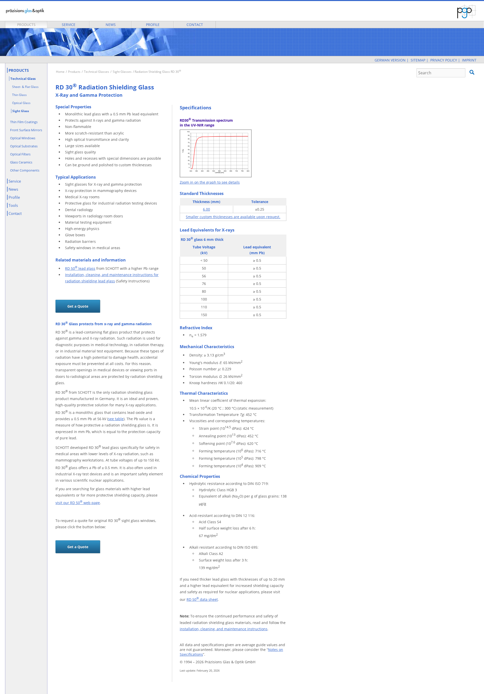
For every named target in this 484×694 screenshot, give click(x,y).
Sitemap (418, 60)
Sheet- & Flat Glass (25, 87)
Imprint (469, 60)
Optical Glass (21, 103)
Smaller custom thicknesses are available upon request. (233, 216)
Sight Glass (20, 111)
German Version (390, 60)
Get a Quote (77, 306)
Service (68, 24)
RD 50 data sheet (202, 599)
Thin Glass (19, 95)
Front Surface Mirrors (26, 130)
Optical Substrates (24, 146)
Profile (153, 24)
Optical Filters (20, 154)
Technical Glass (23, 78)
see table (116, 418)
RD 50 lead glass (80, 268)
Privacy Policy (443, 60)
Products (26, 24)
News (111, 24)
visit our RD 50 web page (77, 502)
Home (60, 72)
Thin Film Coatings (24, 122)
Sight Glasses (122, 72)
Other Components (24, 170)
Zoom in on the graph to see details (210, 182)
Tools (13, 205)
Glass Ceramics (21, 162)
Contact (195, 24)
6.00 (206, 209)
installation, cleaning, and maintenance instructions (223, 628)
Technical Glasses (96, 72)
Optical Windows (22, 138)
